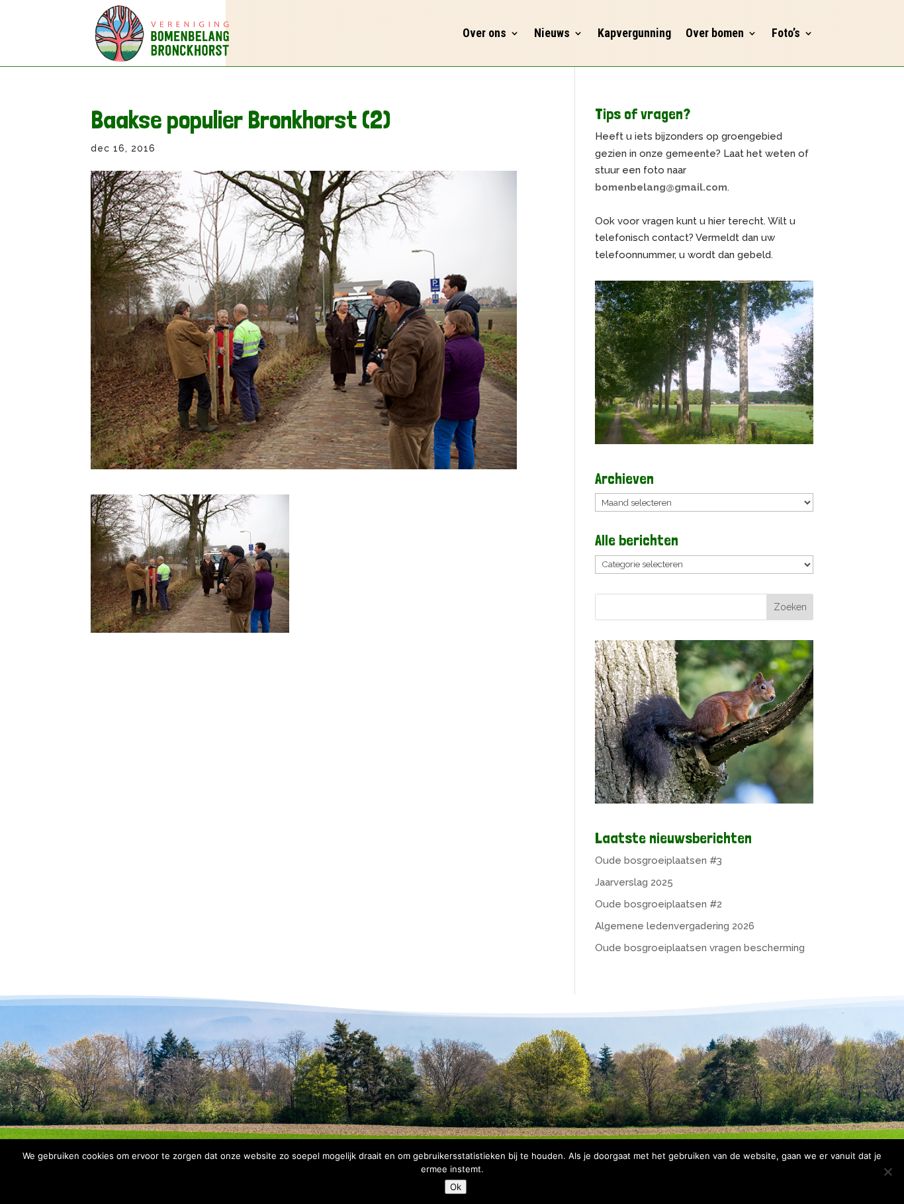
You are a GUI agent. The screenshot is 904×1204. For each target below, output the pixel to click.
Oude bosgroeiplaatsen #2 (658, 904)
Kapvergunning (634, 33)
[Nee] (887, 1171)
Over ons (484, 33)
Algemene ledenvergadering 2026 (674, 926)
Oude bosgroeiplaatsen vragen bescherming (700, 948)
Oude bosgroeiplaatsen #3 (658, 860)
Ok (455, 1186)
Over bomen (715, 33)
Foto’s (786, 33)
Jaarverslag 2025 (634, 882)
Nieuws (552, 33)
